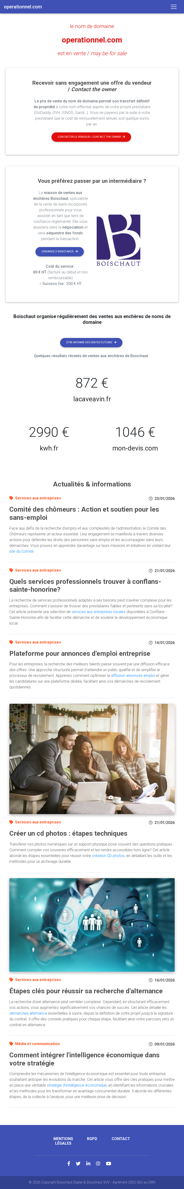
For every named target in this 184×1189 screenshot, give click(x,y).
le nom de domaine (92, 26)
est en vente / (92, 53)
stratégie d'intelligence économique (77, 1085)
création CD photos (108, 855)
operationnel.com (92, 39)
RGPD (92, 1138)
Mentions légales (63, 1141)
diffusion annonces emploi (133, 675)
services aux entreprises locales (99, 611)
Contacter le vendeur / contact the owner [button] (89, 136)
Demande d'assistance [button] (58, 251)
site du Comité (21, 551)
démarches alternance (28, 1013)
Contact (121, 1138)
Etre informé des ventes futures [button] (89, 342)
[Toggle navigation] (173, 6)
